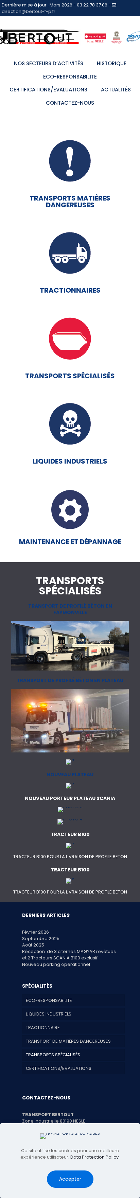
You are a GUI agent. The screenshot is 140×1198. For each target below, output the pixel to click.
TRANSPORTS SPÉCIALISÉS (53, 1055)
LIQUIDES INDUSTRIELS (48, 1014)
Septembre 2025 (40, 938)
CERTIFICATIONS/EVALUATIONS (58, 1068)
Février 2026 (35, 932)
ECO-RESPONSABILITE (49, 1000)
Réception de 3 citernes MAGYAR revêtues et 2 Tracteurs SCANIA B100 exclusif (69, 954)
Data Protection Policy (94, 1157)
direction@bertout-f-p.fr (28, 11)
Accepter (70, 1179)
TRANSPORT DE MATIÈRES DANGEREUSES (68, 1041)
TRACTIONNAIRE (43, 1027)
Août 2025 (33, 945)
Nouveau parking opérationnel (56, 964)
